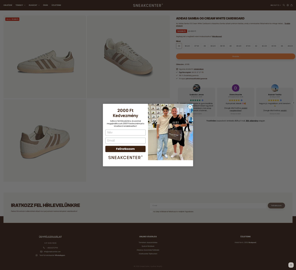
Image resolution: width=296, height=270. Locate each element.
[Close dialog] (190, 107)
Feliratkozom (125, 149)
